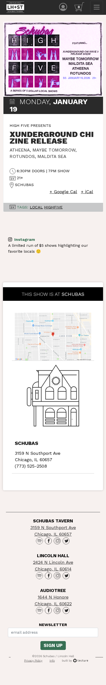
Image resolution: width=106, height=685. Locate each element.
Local (36, 207)
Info (52, 660)
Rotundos (22, 156)
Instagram (24, 239)
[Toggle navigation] (96, 7)
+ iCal (87, 191)
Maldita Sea (51, 156)
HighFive (53, 207)
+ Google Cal (63, 191)
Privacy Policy (33, 660)
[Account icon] (63, 6)
